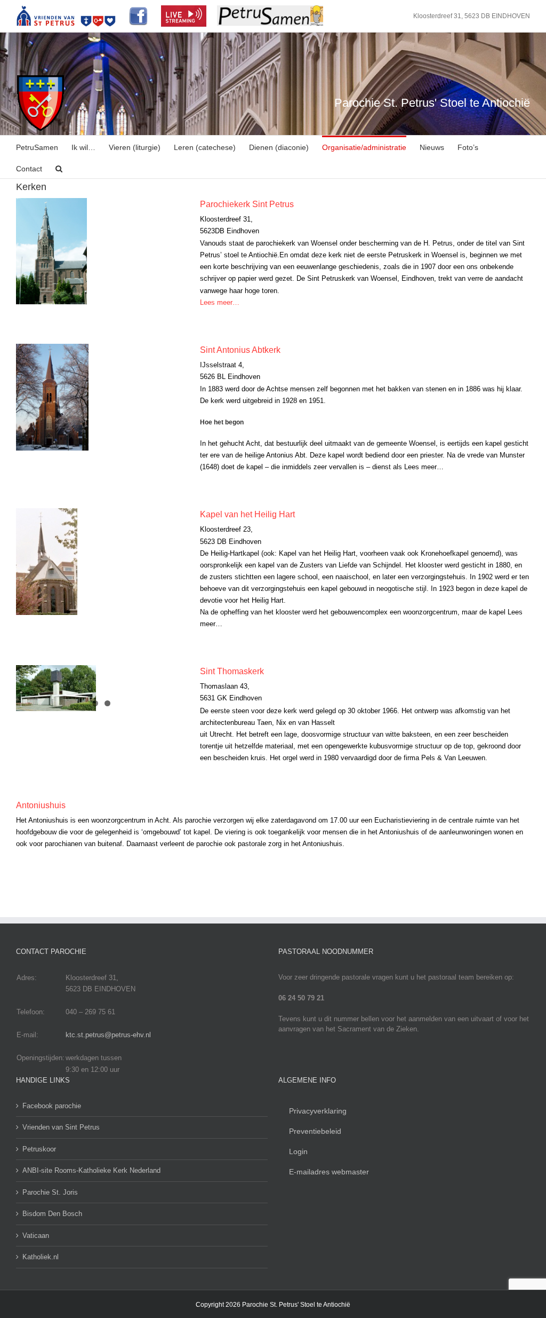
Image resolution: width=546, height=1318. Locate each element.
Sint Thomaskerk (232, 671)
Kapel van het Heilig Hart (247, 514)
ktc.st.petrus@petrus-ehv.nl (108, 1035)
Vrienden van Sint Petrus (61, 1127)
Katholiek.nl (40, 1257)
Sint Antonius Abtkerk (240, 349)
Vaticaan (35, 1236)
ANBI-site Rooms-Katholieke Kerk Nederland (91, 1170)
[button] (58, 167)
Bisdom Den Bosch (52, 1214)
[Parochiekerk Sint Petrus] (101, 251)
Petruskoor (39, 1149)
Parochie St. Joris (50, 1192)
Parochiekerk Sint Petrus (247, 204)
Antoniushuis (41, 805)
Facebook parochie (51, 1106)
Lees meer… (219, 302)
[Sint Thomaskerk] (101, 688)
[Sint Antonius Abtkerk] (101, 397)
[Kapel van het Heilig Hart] (101, 561)
